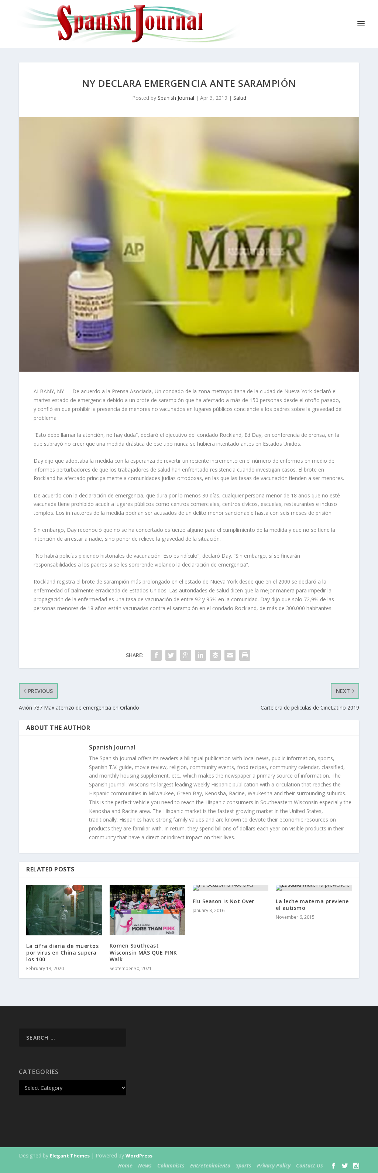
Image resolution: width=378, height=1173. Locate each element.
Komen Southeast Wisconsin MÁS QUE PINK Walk (143, 952)
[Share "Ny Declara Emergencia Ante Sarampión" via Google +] (185, 655)
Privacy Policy (274, 1165)
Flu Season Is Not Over (223, 901)
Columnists (171, 1165)
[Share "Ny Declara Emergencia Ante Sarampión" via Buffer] (215, 655)
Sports (243, 1165)
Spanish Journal (176, 97)
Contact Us (309, 1165)
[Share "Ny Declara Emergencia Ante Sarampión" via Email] (230, 655)
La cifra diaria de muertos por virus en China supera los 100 (62, 952)
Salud (239, 97)
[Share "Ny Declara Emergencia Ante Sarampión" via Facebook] (156, 655)
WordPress (139, 1155)
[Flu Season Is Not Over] (230, 888)
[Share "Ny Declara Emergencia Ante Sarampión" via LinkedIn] (200, 655)
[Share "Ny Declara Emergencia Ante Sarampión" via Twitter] (171, 655)
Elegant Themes (70, 1155)
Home (125, 1165)
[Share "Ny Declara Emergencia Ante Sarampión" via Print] (244, 655)
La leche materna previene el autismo (312, 904)
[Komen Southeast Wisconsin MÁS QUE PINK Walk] (147, 910)
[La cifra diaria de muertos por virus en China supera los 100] (64, 910)
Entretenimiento (210, 1165)
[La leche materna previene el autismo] (313, 888)
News (145, 1165)
